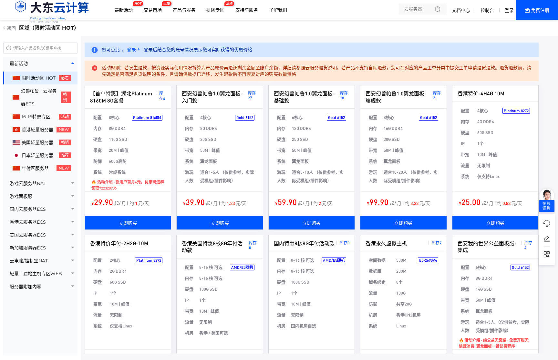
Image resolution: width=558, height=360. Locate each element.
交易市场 (154, 7)
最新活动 (125, 7)
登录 (509, 10)
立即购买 (128, 223)
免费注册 (540, 10)
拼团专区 (217, 7)
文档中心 (461, 10)
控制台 (487, 10)
